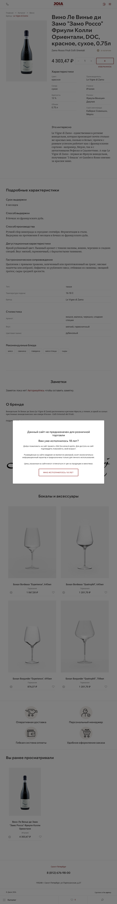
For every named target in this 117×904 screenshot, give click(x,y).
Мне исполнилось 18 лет (58, 472)
